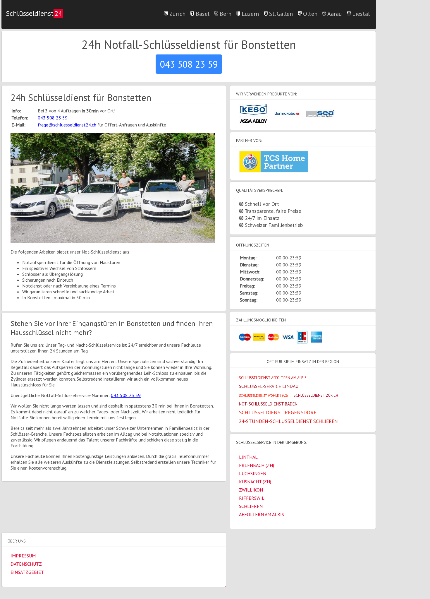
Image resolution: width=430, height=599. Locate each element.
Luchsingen (252, 473)
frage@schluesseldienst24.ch (67, 125)
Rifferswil (251, 498)
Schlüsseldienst (34, 13)
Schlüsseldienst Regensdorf (278, 412)
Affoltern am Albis (261, 514)
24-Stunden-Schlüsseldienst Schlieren (288, 421)
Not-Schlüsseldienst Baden (268, 404)
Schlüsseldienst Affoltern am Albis (273, 377)
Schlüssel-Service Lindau (268, 386)
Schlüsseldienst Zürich (316, 395)
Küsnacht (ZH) (255, 482)
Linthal (248, 457)
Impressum (23, 556)
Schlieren (251, 506)
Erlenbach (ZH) (256, 465)
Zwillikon (251, 490)
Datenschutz (26, 564)
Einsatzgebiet (27, 572)
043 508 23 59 (189, 64)
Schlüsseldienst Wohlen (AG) (263, 395)
